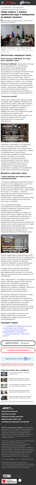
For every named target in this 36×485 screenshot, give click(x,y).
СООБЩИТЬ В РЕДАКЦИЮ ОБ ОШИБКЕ (15, 422)
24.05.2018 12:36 (6, 7)
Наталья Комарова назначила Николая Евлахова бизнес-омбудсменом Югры (20, 397)
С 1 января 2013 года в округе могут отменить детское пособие (17, 327)
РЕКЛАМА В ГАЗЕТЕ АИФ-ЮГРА (12, 416)
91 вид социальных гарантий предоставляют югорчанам (15, 331)
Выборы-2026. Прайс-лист (11, 419)
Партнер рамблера (17, 476)
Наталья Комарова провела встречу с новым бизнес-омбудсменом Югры (19, 391)
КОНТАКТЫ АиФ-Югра (9, 411)
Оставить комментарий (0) (18, 350)
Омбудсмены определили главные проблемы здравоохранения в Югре (19, 379)
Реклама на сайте (8, 414)
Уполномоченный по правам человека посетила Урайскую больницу (20, 385)
